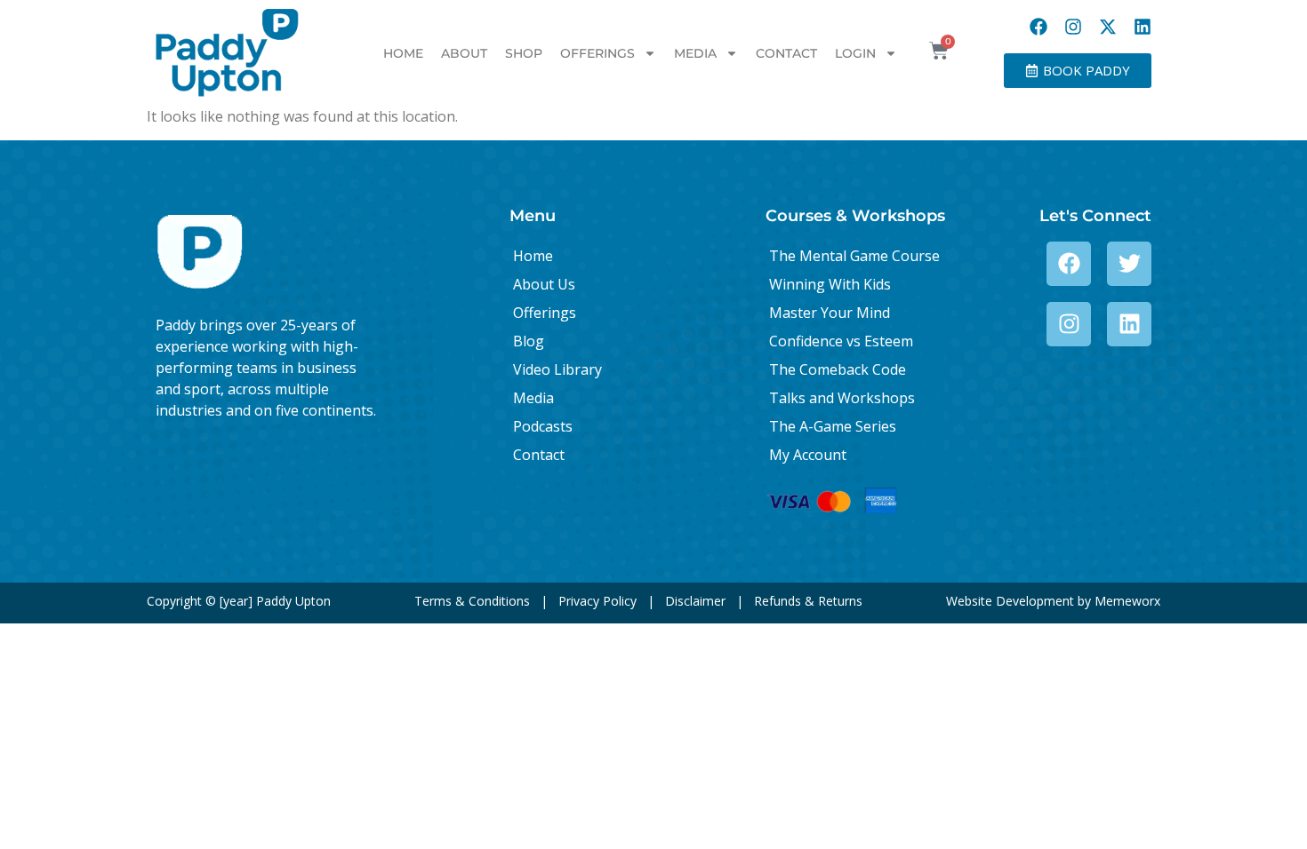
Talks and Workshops (842, 398)
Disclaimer (695, 600)
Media (695, 53)
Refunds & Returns (808, 600)
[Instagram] (1073, 27)
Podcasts (543, 426)
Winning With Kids (830, 284)
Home (403, 53)
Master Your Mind (829, 312)
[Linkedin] (1142, 27)
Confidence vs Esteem (841, 341)
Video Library (557, 369)
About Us (544, 284)
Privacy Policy (597, 600)
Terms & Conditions (472, 600)
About (464, 53)
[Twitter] (1129, 264)
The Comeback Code (837, 369)
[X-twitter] (1108, 27)
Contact (786, 53)
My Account (807, 454)
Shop (523, 53)
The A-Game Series (832, 426)
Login (855, 53)
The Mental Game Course (854, 256)
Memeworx (1127, 600)
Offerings (597, 53)
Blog (528, 341)
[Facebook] (1038, 27)
